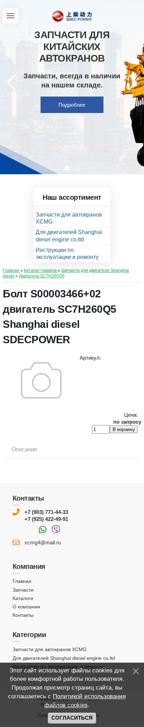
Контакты (23, 615)
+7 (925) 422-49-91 (46, 519)
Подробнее (71, 105)
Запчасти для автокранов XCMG (50, 649)
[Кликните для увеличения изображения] (41, 380)
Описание (24, 449)
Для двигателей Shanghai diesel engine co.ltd (64, 658)
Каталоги (23, 598)
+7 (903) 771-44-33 (46, 512)
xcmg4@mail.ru (42, 542)
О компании (26, 606)
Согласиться (72, 718)
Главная (22, 581)
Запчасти (23, 590)
